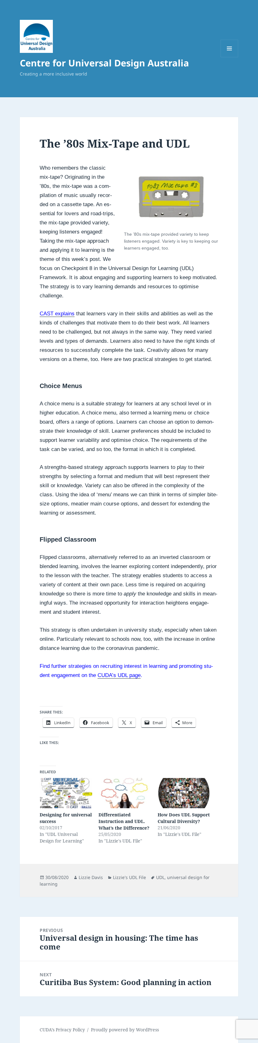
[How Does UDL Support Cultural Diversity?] (184, 793)
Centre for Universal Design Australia (104, 63)
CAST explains (57, 314)
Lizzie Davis (91, 877)
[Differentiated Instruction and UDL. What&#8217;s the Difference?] (124, 793)
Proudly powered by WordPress (125, 1030)
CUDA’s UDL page (119, 675)
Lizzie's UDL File (129, 877)
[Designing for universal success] (66, 793)
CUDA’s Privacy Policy (62, 1030)
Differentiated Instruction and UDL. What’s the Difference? (123, 821)
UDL (160, 877)
